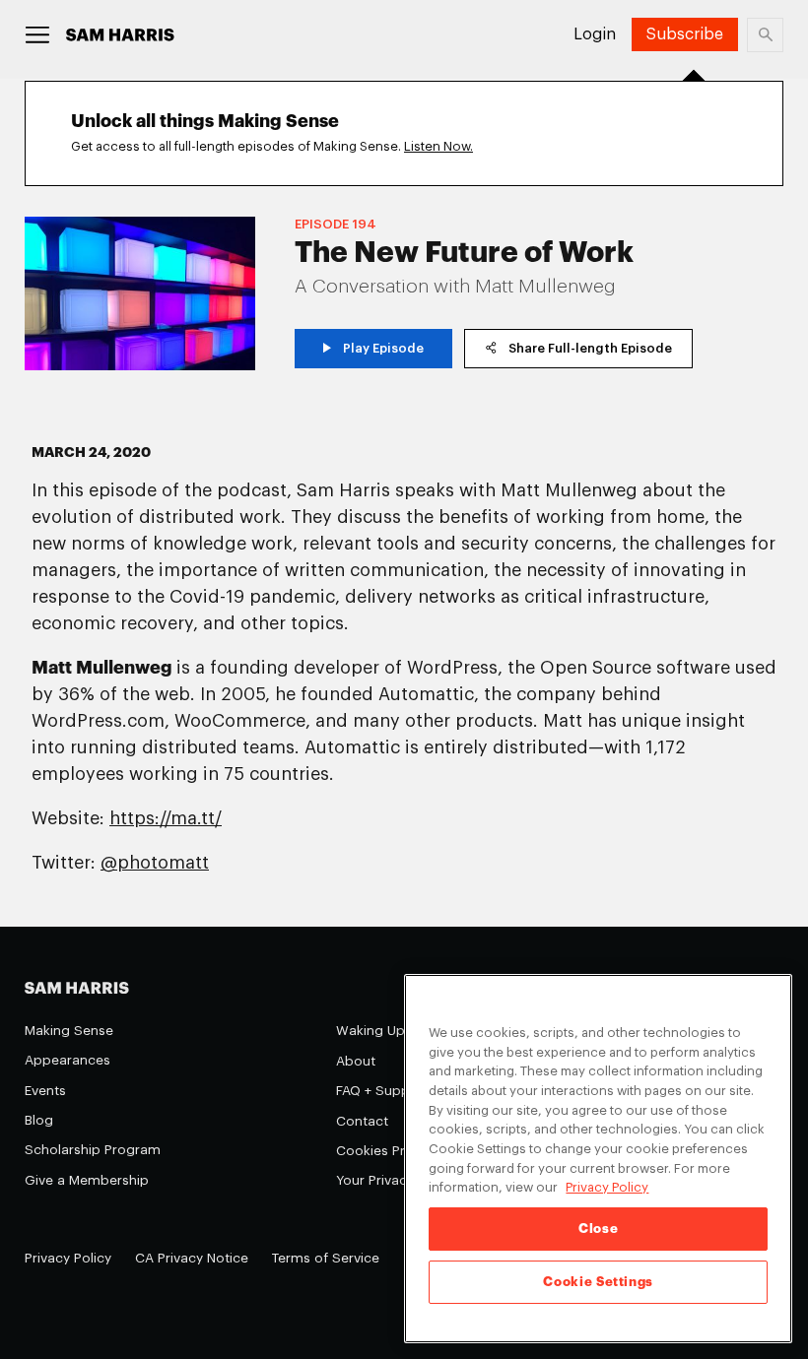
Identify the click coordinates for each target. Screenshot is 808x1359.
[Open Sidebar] (38, 35)
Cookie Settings (598, 1281)
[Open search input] (765, 35)
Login (594, 34)
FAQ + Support (382, 1090)
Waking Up (370, 1030)
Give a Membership (87, 1180)
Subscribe (684, 34)
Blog (39, 1120)
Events (45, 1090)
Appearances (67, 1060)
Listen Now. (438, 146)
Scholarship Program (93, 1149)
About (355, 1061)
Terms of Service (325, 1258)
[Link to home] (120, 35)
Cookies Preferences (402, 1150)
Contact (362, 1121)
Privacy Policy (68, 1258)
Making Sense (69, 1030)
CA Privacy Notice (191, 1258)
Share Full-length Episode (590, 348)
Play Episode (383, 348)
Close (598, 1228)
